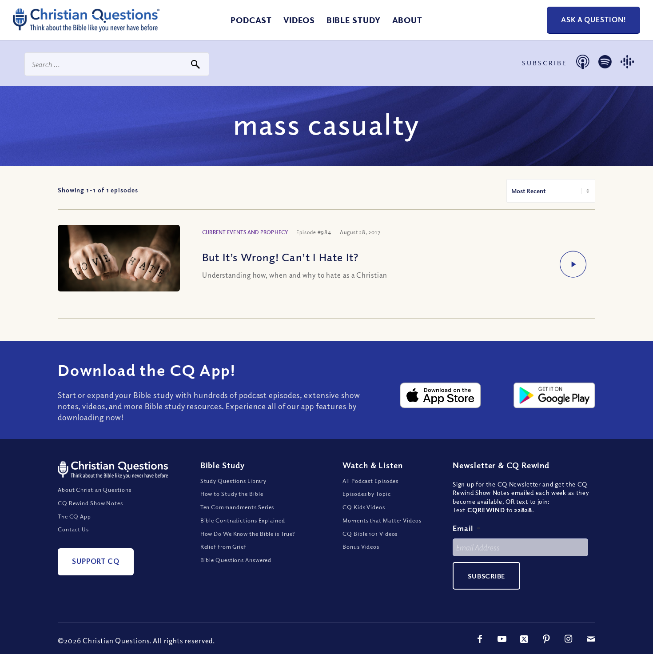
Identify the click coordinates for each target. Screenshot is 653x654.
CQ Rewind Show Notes (90, 502)
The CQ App (74, 516)
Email (466, 528)
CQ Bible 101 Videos (370, 533)
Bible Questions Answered (236, 559)
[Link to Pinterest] (546, 639)
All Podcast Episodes (370, 480)
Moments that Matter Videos (381, 520)
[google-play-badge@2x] (554, 395)
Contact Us (73, 529)
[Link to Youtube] (502, 639)
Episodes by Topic (366, 493)
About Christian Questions (94, 489)
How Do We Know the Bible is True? (247, 533)
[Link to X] (524, 639)
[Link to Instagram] (568, 639)
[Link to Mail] (590, 639)
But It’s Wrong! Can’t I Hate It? (280, 256)
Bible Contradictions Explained (242, 520)
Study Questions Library (233, 480)
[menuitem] (251, 20)
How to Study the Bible (231, 493)
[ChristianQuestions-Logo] (86, 28)
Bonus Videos (360, 546)
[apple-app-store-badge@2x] (441, 395)
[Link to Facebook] (479, 639)
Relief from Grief (223, 546)
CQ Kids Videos (363, 506)
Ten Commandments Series (237, 506)
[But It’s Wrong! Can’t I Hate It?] (119, 265)
